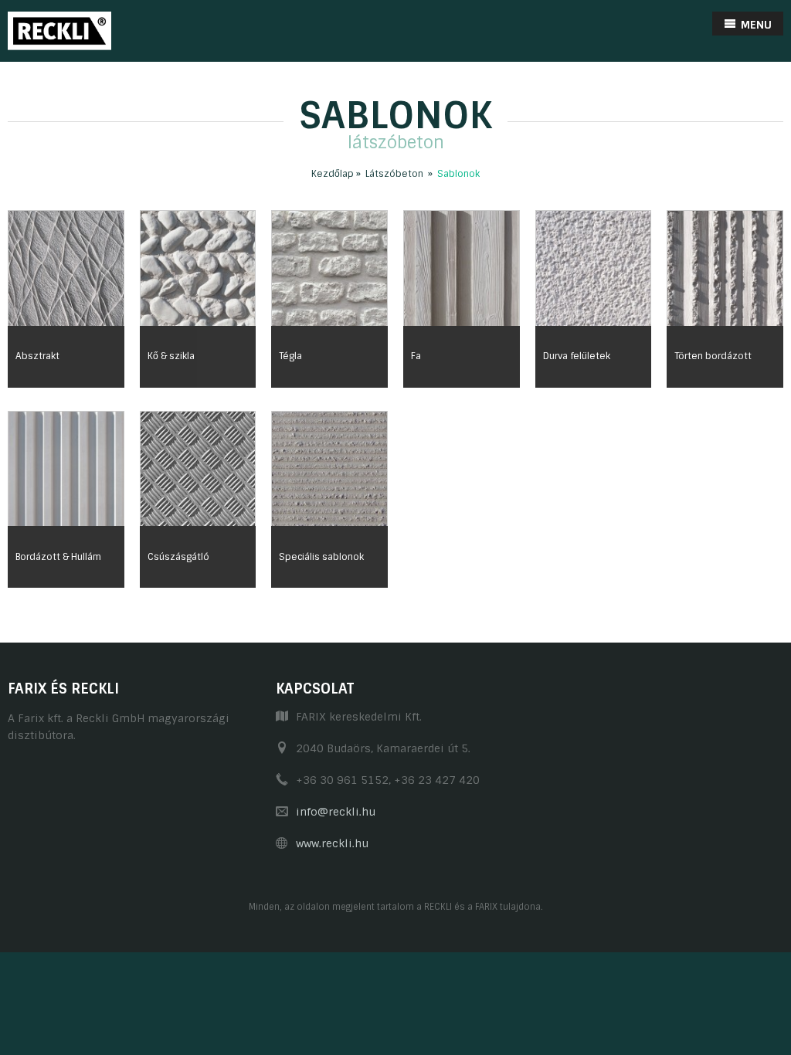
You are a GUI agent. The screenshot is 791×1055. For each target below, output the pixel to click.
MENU (755, 25)
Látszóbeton (394, 174)
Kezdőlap (332, 174)
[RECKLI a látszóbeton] (59, 30)
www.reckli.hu (332, 843)
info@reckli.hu (335, 812)
